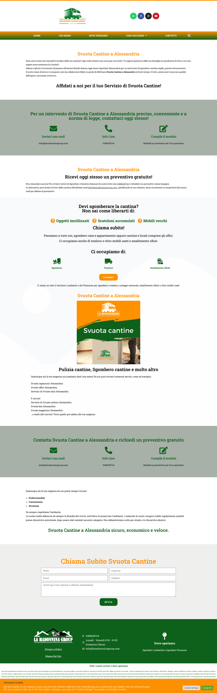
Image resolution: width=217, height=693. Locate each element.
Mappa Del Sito (53, 656)
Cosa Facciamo (135, 35)
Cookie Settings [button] (191, 688)
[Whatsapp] (133, 16)
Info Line (108, 136)
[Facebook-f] (141, 16)
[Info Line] (108, 128)
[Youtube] (156, 16)
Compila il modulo (163, 136)
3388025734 (123, 183)
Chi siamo (65, 35)
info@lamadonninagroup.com (102, 187)
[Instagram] (148, 16)
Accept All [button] (207, 688)
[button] (189, 35)
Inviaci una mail (53, 136)
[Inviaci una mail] (53, 128)
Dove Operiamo (98, 35)
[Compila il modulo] (163, 128)
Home (37, 35)
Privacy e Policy (53, 649)
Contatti (171, 35)
